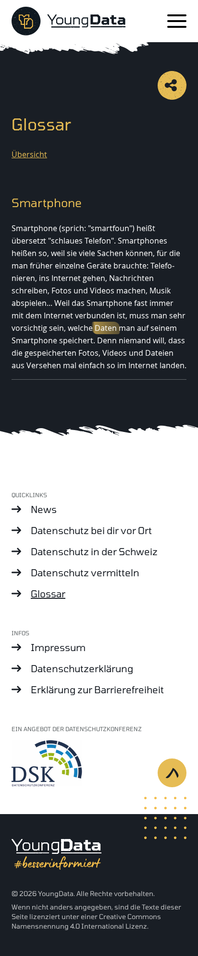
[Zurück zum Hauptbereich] (178, 778)
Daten (106, 328)
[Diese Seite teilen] (172, 85)
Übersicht (29, 154)
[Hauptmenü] (176, 21)
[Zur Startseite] (68, 21)
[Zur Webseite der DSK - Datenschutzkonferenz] (99, 762)
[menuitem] (99, 509)
